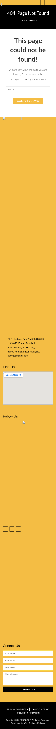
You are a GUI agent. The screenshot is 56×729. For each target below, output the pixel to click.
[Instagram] (11, 529)
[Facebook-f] (5, 529)
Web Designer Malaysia (34, 723)
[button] (42, 2)
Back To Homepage (28, 101)
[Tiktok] (18, 529)
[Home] (20, 20)
